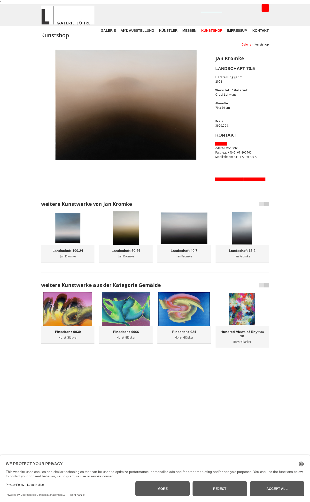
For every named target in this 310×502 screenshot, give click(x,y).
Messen (189, 30)
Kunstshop (211, 30)
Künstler (168, 30)
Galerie (108, 30)
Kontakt (260, 30)
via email (221, 144)
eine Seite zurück (254, 179)
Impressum (237, 30)
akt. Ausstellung (137, 30)
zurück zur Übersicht (229, 179)
